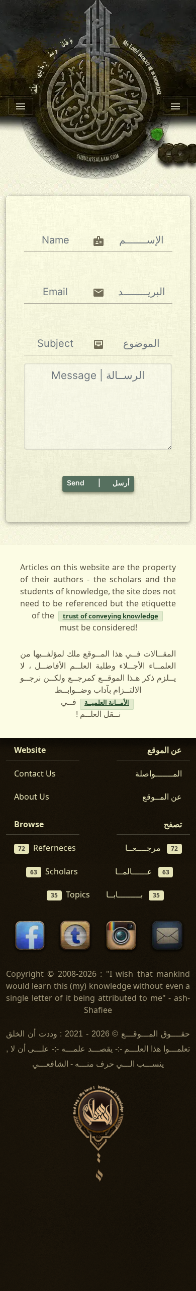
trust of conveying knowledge (110, 615)
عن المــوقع (162, 796)
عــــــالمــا (142, 871)
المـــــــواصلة (158, 773)
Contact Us (35, 773)
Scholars (54, 871)
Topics (70, 894)
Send (98, 483)
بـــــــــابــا (133, 894)
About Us (31, 796)
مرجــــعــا (151, 847)
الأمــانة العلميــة (106, 704)
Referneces (47, 847)
